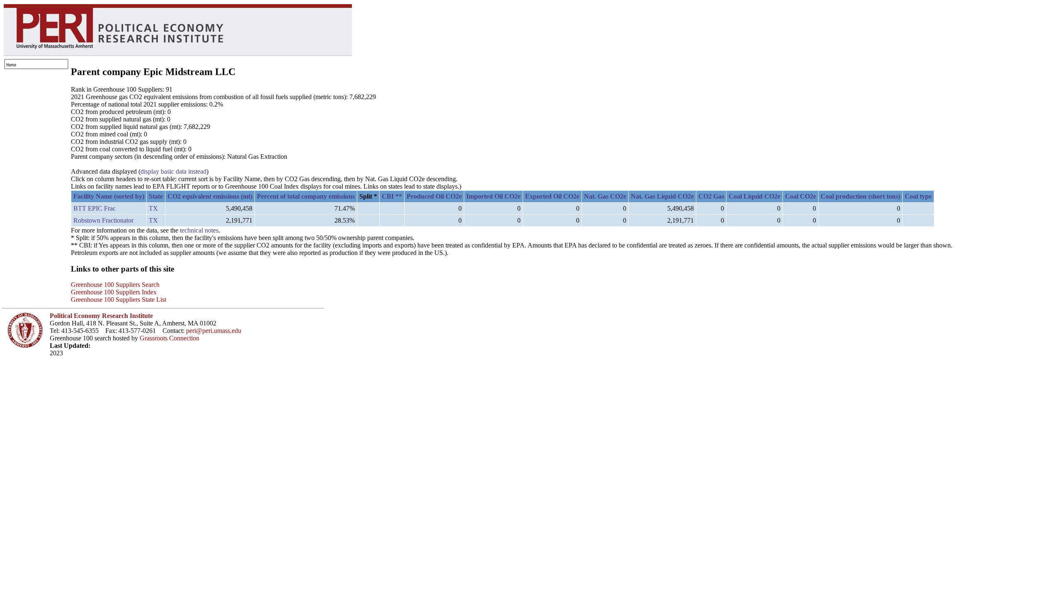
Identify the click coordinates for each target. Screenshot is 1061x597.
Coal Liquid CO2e (754, 196)
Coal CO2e (800, 196)
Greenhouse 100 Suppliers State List (118, 299)
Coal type (918, 196)
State (156, 196)
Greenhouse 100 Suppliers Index (114, 292)
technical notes (199, 230)
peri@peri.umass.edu (213, 330)
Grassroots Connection (169, 338)
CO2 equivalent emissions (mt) (209, 196)
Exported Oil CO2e (552, 196)
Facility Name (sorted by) (108, 196)
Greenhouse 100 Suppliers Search (115, 284)
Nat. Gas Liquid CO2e (662, 196)
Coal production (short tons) (860, 196)
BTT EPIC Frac (94, 208)
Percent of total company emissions (306, 196)
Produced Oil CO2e (434, 196)
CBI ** (392, 196)
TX (153, 208)
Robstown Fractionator (103, 220)
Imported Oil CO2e (493, 196)
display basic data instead (173, 171)
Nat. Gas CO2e (605, 196)
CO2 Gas (711, 196)
